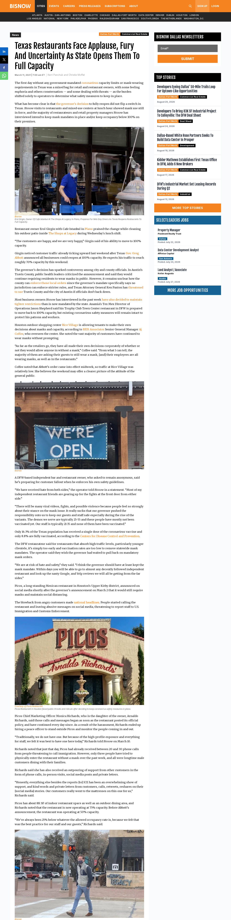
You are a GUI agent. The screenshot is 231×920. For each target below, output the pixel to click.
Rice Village (70, 325)
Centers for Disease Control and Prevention (109, 536)
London (194, 15)
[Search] (190, 6)
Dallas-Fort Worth (124, 15)
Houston (181, 15)
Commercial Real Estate (134, 34)
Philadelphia (78, 18)
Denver (160, 15)
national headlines (86, 602)
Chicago (105, 15)
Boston (77, 15)
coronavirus (90, 83)
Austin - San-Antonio (57, 15)
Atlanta (37, 15)
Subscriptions (115, 6)
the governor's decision (72, 103)
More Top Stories (187, 208)
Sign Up (202, 6)
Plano (89, 229)
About (133, 6)
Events (54, 6)
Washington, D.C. (194, 18)
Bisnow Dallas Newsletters (179, 36)
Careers (69, 6)
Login (215, 6)
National (49, 18)
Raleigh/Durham (109, 18)
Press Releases (90, 6)
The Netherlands (171, 18)
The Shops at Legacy (62, 233)
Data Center (146, 15)
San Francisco (130, 18)
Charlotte (91, 15)
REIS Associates (93, 329)
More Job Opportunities (187, 290)
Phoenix (93, 18)
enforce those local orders (48, 283)
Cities (41, 6)
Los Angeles (34, 18)
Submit (187, 59)
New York (62, 18)
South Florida (150, 18)
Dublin (170, 15)
